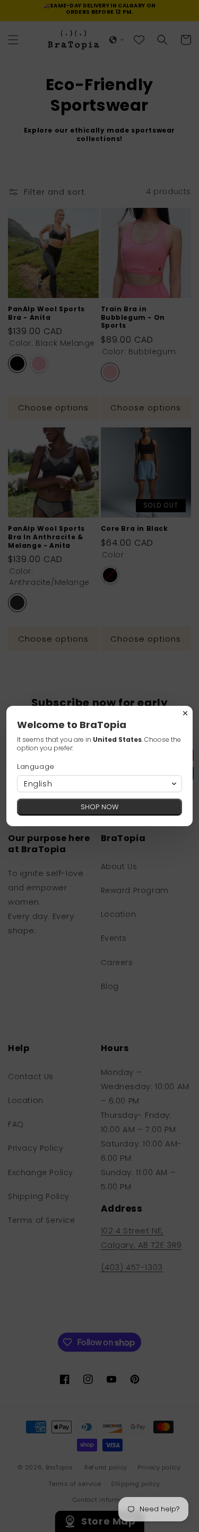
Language (36, 766)
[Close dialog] (185, 713)
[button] (99, 783)
